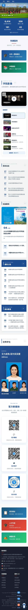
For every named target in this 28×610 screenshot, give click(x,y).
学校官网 (17, 577)
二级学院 (4, 580)
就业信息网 (17, 582)
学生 (4, 1)
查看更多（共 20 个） (14, 152)
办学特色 (17, 587)
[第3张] (6, 15)
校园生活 (17, 585)
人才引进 (4, 587)
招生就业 (4, 585)
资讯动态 (4, 582)
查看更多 (23, 11)
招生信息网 (17, 580)
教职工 (8, 1)
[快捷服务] (24, 605)
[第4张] (9, 15)
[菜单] (24, 5)
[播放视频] (14, 98)
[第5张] (12, 15)
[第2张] (4, 15)
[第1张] (2, 15)
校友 (13, 1)
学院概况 (4, 577)
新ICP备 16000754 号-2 (11, 596)
